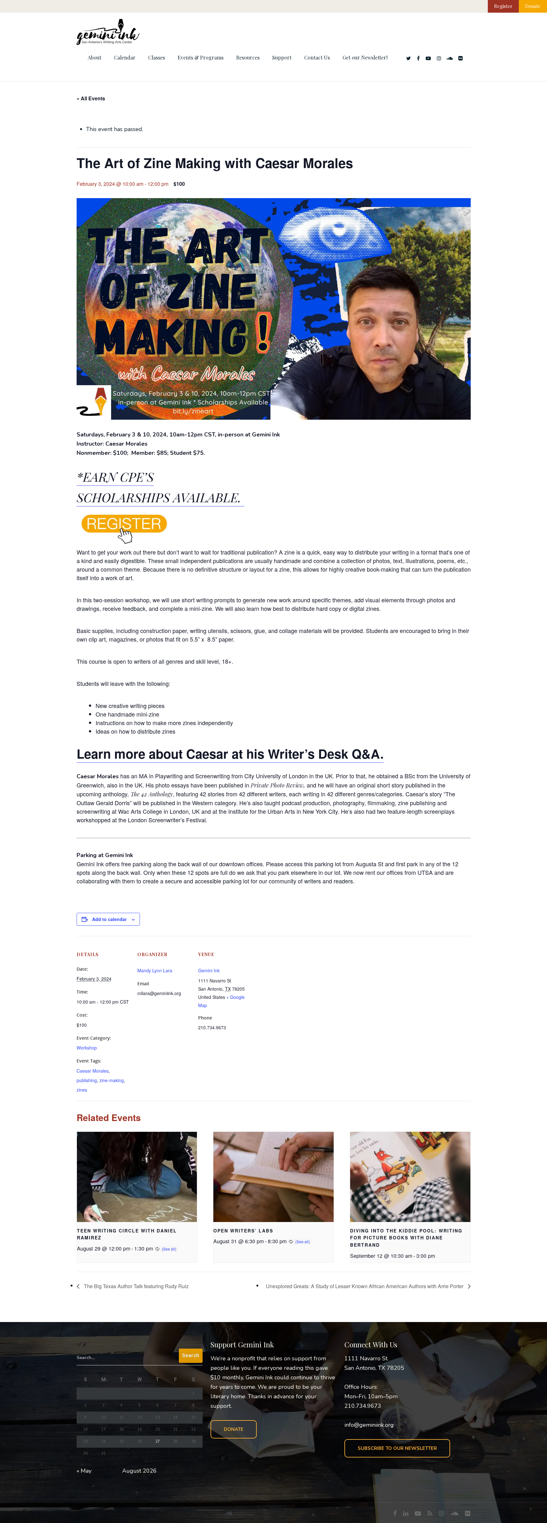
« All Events (91, 98)
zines (82, 1090)
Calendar (124, 57)
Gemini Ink (209, 970)
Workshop (87, 1047)
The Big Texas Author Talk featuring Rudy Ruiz (136, 1286)
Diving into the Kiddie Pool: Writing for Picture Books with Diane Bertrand (406, 1237)
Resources (248, 57)
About (94, 57)
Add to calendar (109, 919)
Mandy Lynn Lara (154, 970)
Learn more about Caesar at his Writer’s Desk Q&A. (230, 753)
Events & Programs (200, 57)
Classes (156, 57)
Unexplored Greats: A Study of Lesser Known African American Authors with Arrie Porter (365, 1286)
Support (282, 57)
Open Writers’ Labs (243, 1230)
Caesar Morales (93, 1071)
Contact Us (317, 57)
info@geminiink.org (369, 1425)
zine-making (111, 1080)
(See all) (169, 1248)
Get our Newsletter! (365, 57)
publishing (87, 1080)
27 (157, 1441)
